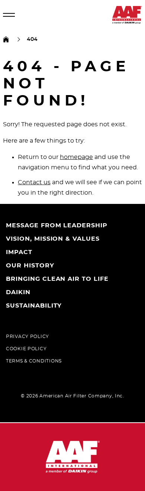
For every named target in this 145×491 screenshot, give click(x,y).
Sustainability (34, 306)
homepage (76, 157)
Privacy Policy (27, 336)
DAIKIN (18, 292)
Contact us (34, 182)
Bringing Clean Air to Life (57, 279)
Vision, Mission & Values (53, 239)
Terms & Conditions (34, 361)
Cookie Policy (26, 349)
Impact (19, 252)
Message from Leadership (56, 225)
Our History (30, 266)
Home (6, 39)
